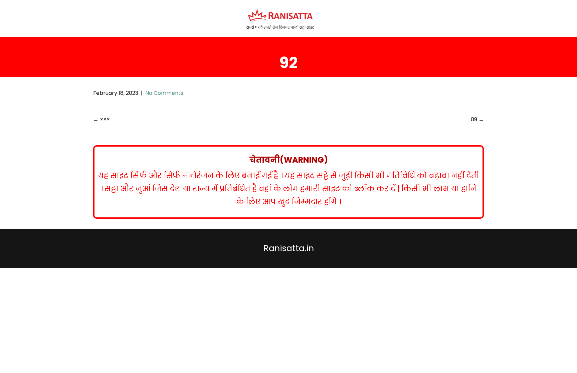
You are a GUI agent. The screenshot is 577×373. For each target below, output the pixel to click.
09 (477, 119)
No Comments (164, 93)
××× (101, 119)
